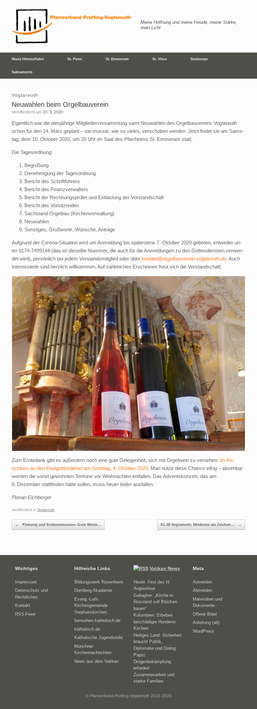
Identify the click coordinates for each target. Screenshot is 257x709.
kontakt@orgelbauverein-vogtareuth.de (184, 258)
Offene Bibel (205, 614)
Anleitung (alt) (206, 622)
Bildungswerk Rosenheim (98, 581)
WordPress (203, 631)
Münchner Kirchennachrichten (92, 649)
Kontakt (22, 605)
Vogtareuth (46, 510)
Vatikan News (165, 568)
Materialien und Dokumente (207, 602)
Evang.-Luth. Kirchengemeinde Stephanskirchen (91, 606)
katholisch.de (87, 629)
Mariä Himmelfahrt (28, 59)
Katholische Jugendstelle (98, 637)
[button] (247, 66)
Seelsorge (199, 59)
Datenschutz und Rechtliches (31, 594)
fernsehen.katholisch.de (97, 620)
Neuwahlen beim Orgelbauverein (60, 104)
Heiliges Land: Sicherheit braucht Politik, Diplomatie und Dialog (158, 642)
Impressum (26, 581)
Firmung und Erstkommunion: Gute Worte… (58, 525)
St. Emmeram (117, 59)
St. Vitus (159, 59)
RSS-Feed (25, 614)
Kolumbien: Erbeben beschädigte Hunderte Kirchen (155, 622)
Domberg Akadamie (93, 590)
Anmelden (202, 581)
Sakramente (22, 72)
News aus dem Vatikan (96, 661)
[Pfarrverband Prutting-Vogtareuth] (72, 26)
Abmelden (202, 590)
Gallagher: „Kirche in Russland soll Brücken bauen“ (155, 602)
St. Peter (74, 59)
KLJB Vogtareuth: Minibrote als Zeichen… (201, 525)
